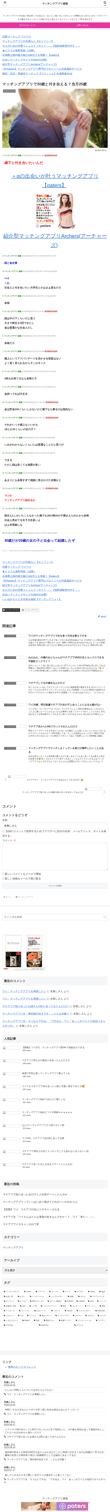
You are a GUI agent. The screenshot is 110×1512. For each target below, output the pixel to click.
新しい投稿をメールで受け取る (23, 878)
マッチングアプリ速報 (55, 3)
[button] (104, 917)
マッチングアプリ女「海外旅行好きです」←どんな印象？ (35, 1013)
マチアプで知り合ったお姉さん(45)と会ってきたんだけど (35, 1006)
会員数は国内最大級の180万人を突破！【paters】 (31, 55)
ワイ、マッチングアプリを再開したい (24, 991)
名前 (4, 820)
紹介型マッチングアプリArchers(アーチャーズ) (29, 64)
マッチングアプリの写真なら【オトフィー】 (28, 41)
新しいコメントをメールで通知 (23, 873)
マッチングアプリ (12, 610)
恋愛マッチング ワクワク (16, 36)
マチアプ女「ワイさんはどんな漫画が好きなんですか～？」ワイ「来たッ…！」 (49, 1216)
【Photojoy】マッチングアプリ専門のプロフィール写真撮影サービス (42, 68)
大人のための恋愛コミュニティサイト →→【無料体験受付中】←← (41, 46)
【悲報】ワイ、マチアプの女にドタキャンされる (31, 1209)
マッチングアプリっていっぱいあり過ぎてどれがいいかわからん (40, 1201)
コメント (9, 840)
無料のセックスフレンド (22, 1366)
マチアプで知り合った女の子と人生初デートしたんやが (35, 1194)
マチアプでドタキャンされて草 (21, 1224)
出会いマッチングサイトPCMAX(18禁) (24, 59)
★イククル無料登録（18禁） (19, 50)
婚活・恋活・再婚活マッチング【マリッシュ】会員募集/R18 (37, 73)
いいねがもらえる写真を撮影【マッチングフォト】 (32, 599)
